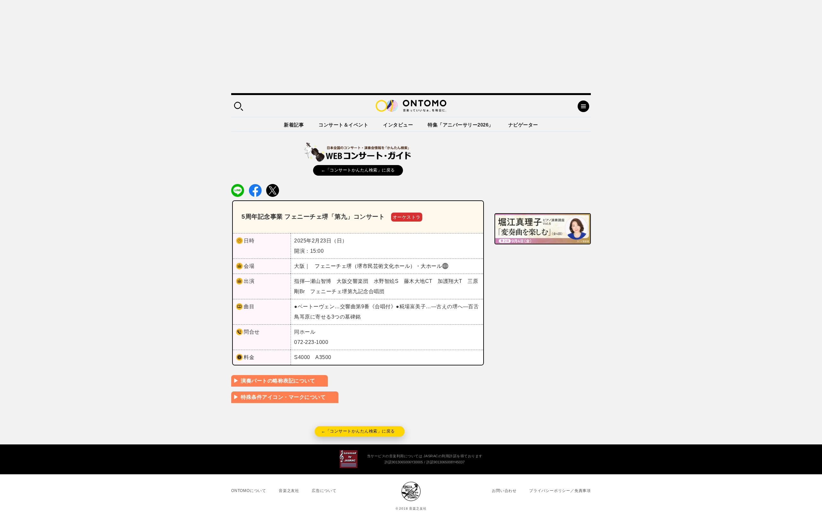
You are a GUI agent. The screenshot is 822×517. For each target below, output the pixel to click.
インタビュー (398, 124)
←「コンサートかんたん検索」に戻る (358, 170)
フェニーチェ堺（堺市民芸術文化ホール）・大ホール (378, 266)
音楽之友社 (289, 490)
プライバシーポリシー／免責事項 (560, 490)
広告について (324, 490)
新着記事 (294, 124)
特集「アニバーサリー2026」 (461, 124)
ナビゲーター (523, 124)
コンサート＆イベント (343, 124)
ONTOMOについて (248, 490)
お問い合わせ (504, 490)
